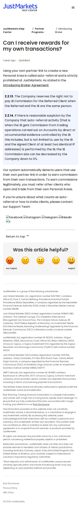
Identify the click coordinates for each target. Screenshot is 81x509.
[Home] (20, 7)
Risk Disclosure (41, 404)
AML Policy (8, 492)
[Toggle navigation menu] (73, 7)
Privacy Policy (10, 487)
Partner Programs (38, 30)
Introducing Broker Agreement (26, 85)
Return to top (16, 236)
